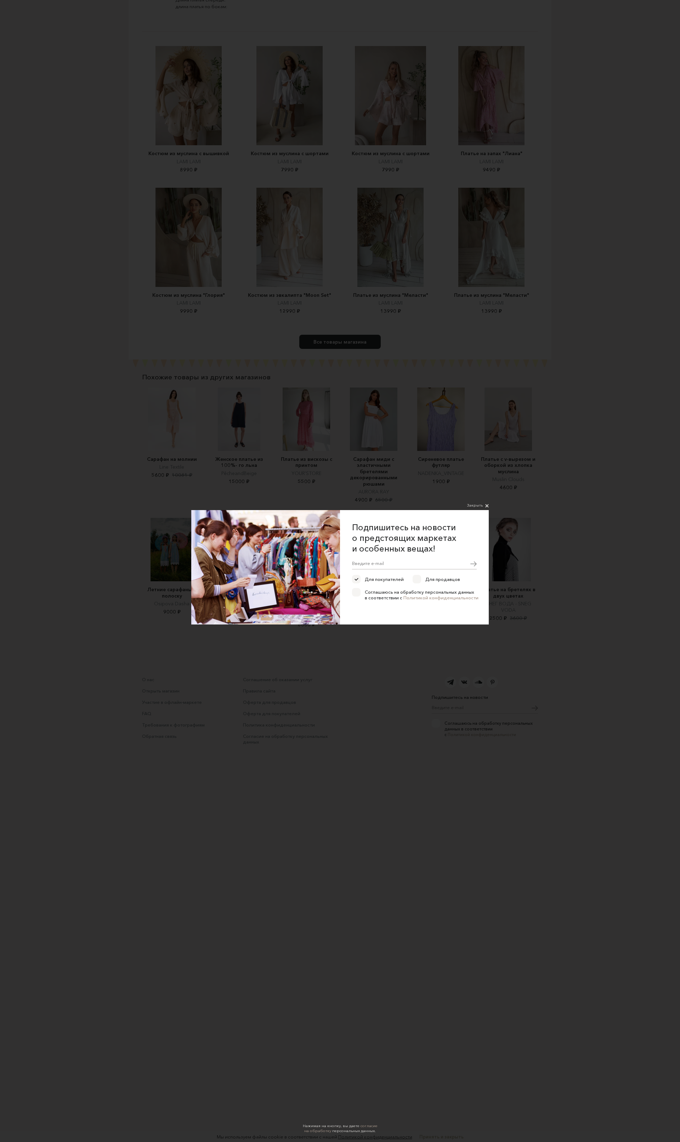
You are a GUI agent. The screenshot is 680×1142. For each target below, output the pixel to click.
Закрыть (475, 505)
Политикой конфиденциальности (440, 597)
